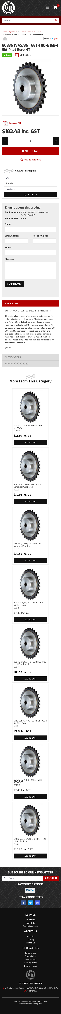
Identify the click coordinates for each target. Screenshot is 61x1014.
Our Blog (30, 939)
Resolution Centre (30, 926)
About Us (30, 936)
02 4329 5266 (31, 991)
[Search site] (56, 20)
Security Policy (30, 962)
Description (11, 303)
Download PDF (15, 123)
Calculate (31, 194)
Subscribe (50, 878)
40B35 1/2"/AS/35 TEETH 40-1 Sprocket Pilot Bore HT (27, 487)
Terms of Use (30, 953)
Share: (47, 39)
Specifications (13, 357)
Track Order (30, 923)
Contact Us (30, 942)
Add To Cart (32, 151)
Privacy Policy (30, 956)
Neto (40, 1004)
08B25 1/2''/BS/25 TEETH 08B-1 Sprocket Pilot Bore (28, 546)
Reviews (9, 363)
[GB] (5, 42)
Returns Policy (30, 959)
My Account (30, 919)
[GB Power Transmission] (8, 7)
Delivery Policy (30, 966)
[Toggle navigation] (47, 7)
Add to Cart (30, 442)
